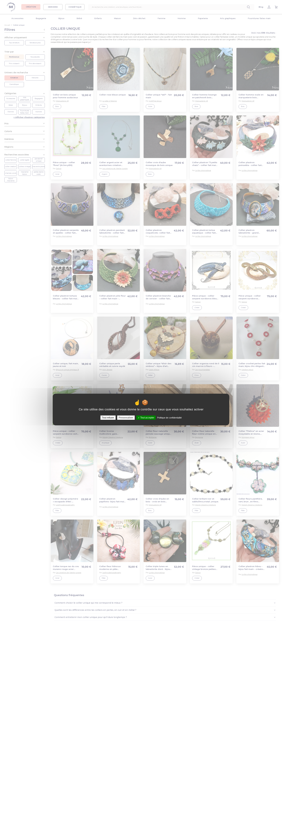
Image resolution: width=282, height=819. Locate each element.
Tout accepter (147, 417)
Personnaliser (126, 417)
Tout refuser (108, 417)
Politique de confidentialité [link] (169, 417)
